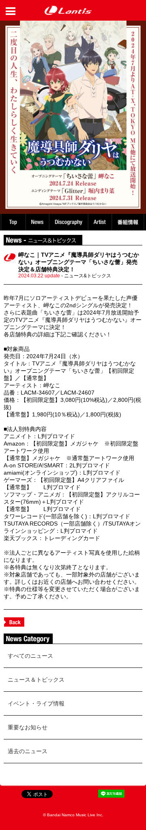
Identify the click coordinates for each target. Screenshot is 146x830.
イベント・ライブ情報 (36, 703)
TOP (13, 222)
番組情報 (129, 222)
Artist (101, 222)
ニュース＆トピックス (36, 679)
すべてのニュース (30, 656)
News (37, 222)
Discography (69, 222)
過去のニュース (27, 751)
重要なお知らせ (27, 727)
